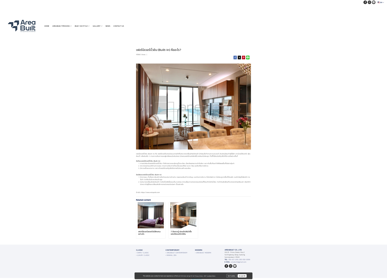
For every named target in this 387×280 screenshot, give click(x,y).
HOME (46, 26)
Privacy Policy (199, 276)
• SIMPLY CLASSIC (142, 252)
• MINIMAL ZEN (170, 255)
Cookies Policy (211, 276)
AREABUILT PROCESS (61, 26)
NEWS (108, 26)
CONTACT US (118, 26)
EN (381, 2)
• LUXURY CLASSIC (143, 255)
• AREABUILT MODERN (203, 252)
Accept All (242, 276)
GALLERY (97, 26)
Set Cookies (231, 276)
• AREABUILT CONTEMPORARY (176, 252)
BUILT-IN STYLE (81, 26)
